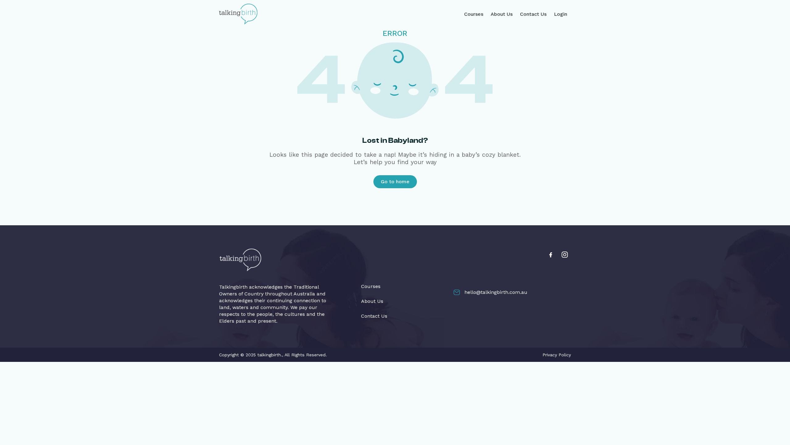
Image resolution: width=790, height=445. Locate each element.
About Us (502, 14)
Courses (473, 14)
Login (560, 14)
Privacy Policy (557, 354)
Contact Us (533, 14)
